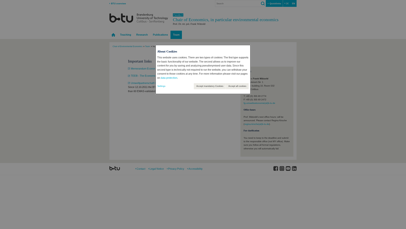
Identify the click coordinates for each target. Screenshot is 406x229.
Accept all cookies (237, 86)
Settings (161, 86)
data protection (169, 77)
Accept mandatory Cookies (209, 86)
